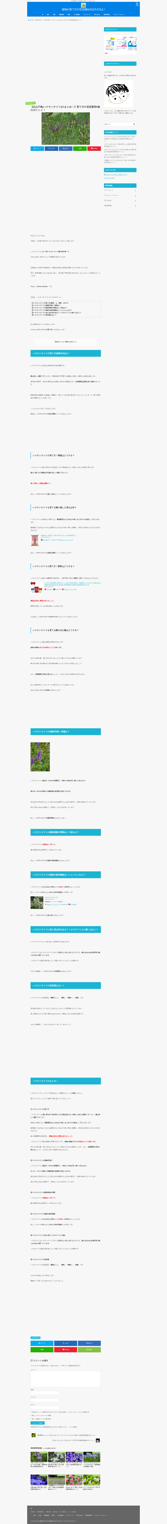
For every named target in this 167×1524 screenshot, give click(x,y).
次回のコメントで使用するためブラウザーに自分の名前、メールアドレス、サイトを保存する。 (61, 1412)
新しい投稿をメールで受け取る (41, 1419)
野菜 (69, 14)
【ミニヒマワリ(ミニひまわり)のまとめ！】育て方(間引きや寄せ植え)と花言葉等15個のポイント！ (119, 139)
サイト (33, 1404)
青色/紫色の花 (36, 1337)
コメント (33, 1369)
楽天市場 (45, 540)
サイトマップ (86, 14)
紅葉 (54, 14)
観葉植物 (61, 14)
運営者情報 (107, 14)
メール (33, 1397)
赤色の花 (55, 1511)
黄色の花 (48, 1511)
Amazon (54, 540)
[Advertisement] (66, 47)
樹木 (48, 14)
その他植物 (77, 14)
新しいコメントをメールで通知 (41, 1415)
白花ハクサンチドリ (50, 897)
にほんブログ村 (109, 178)
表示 (75, 342)
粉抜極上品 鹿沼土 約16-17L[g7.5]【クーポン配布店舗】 (57, 535)
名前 (32, 1389)
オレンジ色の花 (72, 1511)
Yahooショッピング (65, 540)
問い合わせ (97, 14)
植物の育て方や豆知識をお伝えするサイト (52, 1521)
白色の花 (33, 1511)
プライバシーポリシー (119, 14)
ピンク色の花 (63, 1511)
